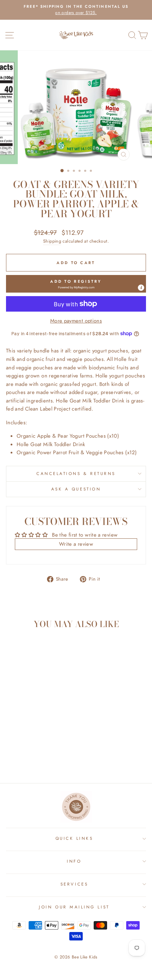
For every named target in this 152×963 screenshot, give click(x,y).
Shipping (52, 241)
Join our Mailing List (74, 907)
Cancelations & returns (76, 473)
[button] (76, 284)
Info (74, 861)
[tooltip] (141, 287)
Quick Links (74, 838)
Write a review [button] (76, 544)
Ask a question (76, 489)
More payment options (76, 321)
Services (74, 884)
